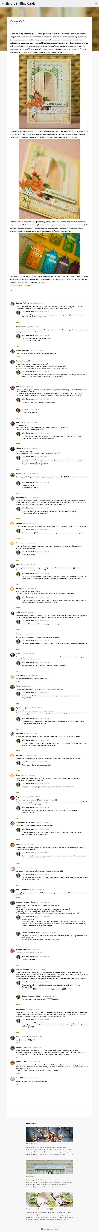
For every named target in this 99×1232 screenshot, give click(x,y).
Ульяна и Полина (22, 350)
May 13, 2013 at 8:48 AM (28, 775)
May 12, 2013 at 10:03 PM (28, 654)
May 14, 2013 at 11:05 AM (32, 409)
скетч (13, 285)
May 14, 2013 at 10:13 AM (42, 573)
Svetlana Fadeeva (22, 303)
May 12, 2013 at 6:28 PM (31, 497)
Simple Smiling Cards (20, 3)
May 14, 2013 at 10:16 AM (42, 692)
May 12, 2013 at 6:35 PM (29, 523)
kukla (18, 654)
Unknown (19, 543)
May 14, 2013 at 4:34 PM (42, 902)
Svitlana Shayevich (23, 969)
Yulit (18, 686)
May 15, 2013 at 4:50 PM (42, 982)
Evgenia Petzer (21, 949)
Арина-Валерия (22, 708)
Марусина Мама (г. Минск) (26, 822)
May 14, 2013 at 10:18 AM (42, 740)
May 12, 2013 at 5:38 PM (30, 474)
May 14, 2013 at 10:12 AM (42, 530)
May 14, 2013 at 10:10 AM (42, 457)
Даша (18, 775)
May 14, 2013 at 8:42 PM (34, 949)
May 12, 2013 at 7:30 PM (29, 588)
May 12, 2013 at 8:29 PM (32, 634)
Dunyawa (19, 733)
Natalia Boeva (21, 1047)
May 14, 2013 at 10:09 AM (42, 433)
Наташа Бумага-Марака (25, 361)
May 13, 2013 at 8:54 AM (43, 822)
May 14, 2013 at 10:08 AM (42, 371)
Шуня (18, 565)
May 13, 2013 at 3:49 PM (27, 844)
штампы (27, 285)
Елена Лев (20, 497)
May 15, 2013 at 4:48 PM (42, 916)
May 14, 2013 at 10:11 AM (42, 508)
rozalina (19, 868)
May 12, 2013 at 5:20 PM (41, 361)
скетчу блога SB (33, 131)
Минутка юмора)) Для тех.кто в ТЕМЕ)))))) (39, 1209)
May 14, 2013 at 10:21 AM (42, 829)
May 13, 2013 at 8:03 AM (35, 708)
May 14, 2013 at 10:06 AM (42, 311)
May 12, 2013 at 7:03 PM (30, 543)
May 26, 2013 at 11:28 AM (34, 1061)
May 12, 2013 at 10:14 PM (31, 675)
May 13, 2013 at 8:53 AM (33, 797)
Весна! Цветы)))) (31, 1143)
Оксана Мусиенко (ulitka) (25, 902)
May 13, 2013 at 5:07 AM (27, 686)
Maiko (18, 612)
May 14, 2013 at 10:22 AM (42, 874)
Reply (18, 322)
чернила (20, 285)
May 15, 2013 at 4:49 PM (42, 956)
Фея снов (19, 675)
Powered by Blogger (51, 1229)
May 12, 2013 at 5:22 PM (26, 386)
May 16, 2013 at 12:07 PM (34, 1047)
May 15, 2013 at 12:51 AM (38, 969)
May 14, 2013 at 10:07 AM (42, 335)
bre (17, 386)
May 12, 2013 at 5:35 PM (30, 448)
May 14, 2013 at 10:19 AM (42, 783)
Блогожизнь (30, 1176)
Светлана (19, 474)
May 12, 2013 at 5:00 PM (36, 303)
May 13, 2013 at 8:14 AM (30, 755)
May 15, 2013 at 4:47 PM (36, 1037)
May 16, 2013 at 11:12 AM (49, 996)
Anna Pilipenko (21, 1078)
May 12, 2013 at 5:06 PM (32, 327)
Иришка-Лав (21, 1062)
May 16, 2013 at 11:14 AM (49, 932)
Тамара (19, 523)
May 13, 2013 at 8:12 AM (30, 733)
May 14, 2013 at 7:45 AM (29, 868)
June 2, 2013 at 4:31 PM (34, 1078)
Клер (18, 844)
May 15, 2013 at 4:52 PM (42, 1020)
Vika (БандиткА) (28, 312)
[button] (11, 27)
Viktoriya (19, 448)
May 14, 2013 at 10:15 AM (42, 640)
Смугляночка (21, 797)
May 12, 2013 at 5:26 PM (30, 422)
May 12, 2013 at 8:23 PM (28, 612)
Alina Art (19, 422)
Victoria (19, 588)
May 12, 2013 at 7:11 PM (27, 565)
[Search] (38, 3)
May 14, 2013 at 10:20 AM (42, 807)
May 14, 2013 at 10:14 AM (42, 597)
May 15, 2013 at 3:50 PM (32, 1009)
